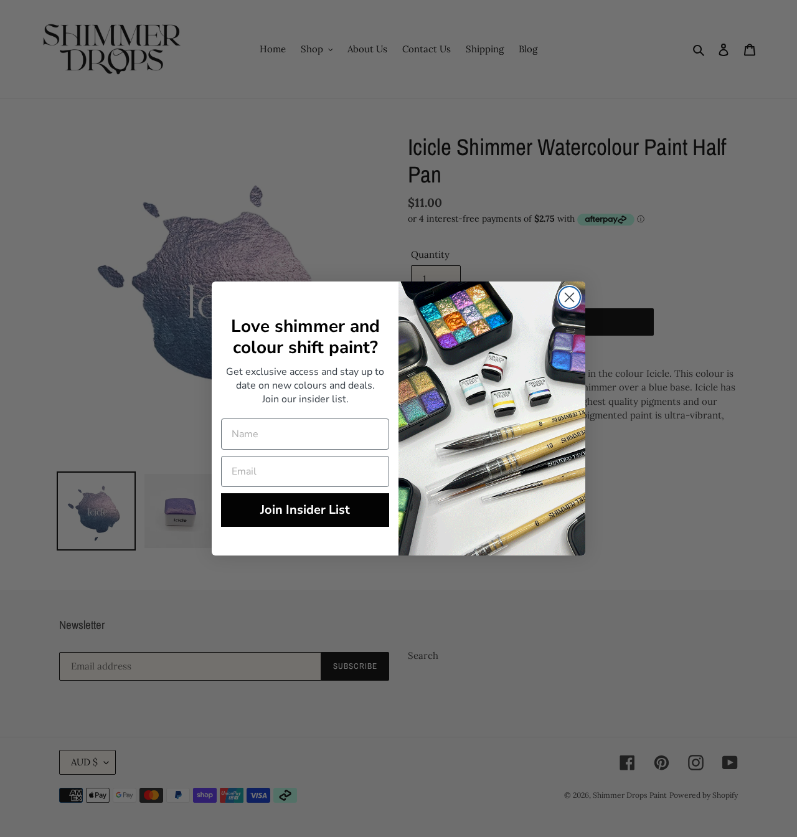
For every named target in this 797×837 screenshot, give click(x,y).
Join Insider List (305, 509)
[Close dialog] (569, 297)
